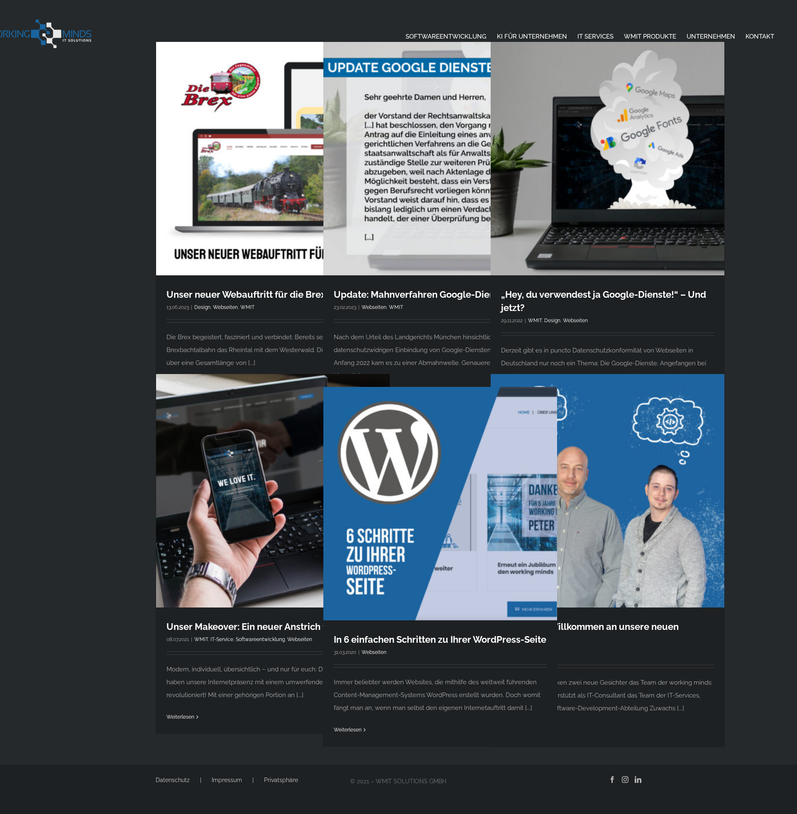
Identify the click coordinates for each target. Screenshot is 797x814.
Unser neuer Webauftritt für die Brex (246, 294)
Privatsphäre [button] (281, 780)
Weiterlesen (180, 717)
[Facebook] (612, 779)
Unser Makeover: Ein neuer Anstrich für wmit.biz (270, 626)
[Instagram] (625, 779)
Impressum (227, 780)
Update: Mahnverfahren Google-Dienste (421, 294)
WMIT (247, 307)
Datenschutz (173, 780)
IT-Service (221, 639)
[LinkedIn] (638, 779)
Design (202, 307)
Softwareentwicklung (260, 639)
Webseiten (225, 307)
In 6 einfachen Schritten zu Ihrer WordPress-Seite (440, 639)
